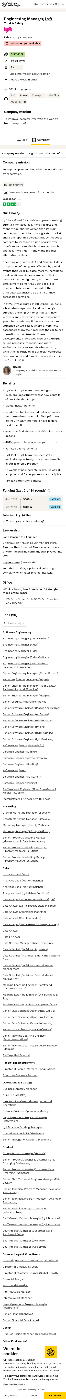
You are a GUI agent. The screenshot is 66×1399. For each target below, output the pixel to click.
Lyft (48, 19)
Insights (32, 153)
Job (25, 139)
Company (43, 139)
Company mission (13, 153)
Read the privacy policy (14, 1384)
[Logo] (11, 4)
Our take (44, 153)
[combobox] (4, 623)
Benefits (57, 153)
